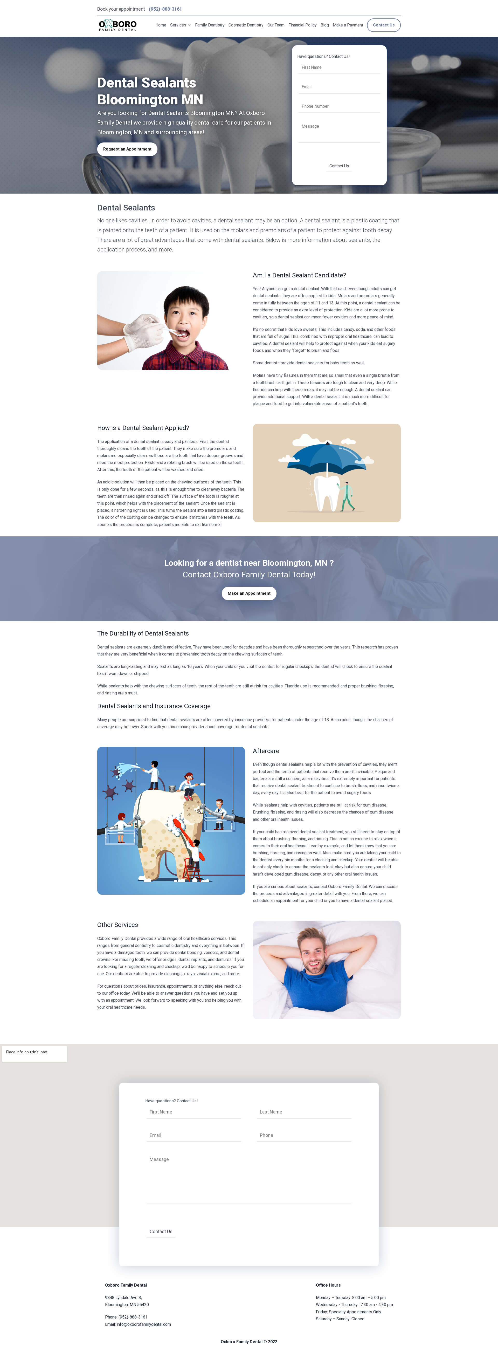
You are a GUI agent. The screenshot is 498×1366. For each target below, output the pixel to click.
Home (160, 25)
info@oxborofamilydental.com (144, 1324)
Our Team (276, 25)
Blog (325, 25)
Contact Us (384, 25)
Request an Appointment (127, 149)
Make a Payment (348, 25)
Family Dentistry (210, 25)
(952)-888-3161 (165, 9)
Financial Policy (302, 25)
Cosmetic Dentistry (246, 25)
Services (178, 25)
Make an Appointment (249, 593)
